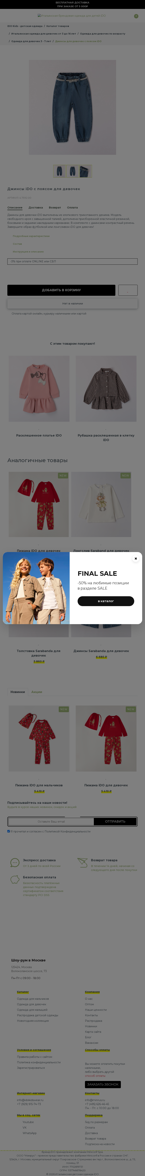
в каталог (106, 601)
